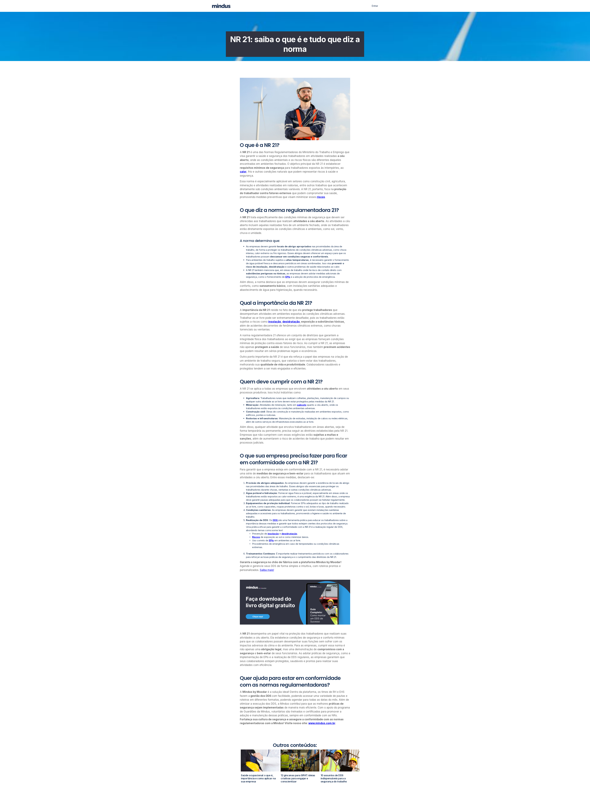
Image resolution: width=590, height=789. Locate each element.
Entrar (375, 5)
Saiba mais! (267, 570)
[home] (223, 6)
